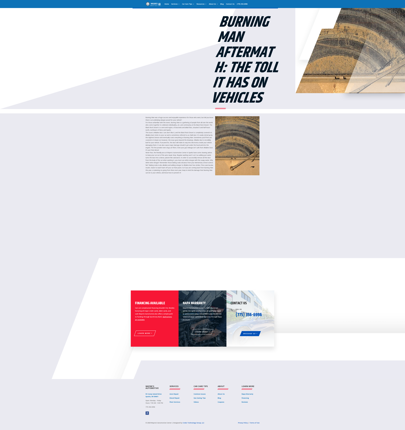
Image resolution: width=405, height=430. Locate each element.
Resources (201, 4)
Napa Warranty (247, 394)
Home (167, 4)
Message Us (249, 334)
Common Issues (200, 394)
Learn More (144, 333)
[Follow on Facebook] (147, 413)
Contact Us (230, 4)
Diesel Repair (175, 398)
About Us (212, 4)
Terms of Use (254, 423)
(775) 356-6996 (242, 4)
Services (174, 4)
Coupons (221, 402)
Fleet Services (175, 402)
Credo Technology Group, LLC (193, 423)
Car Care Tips (187, 4)
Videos (196, 402)
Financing (245, 398)
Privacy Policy (243, 423)
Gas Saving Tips (200, 398)
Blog (222, 4)
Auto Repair (174, 394)
